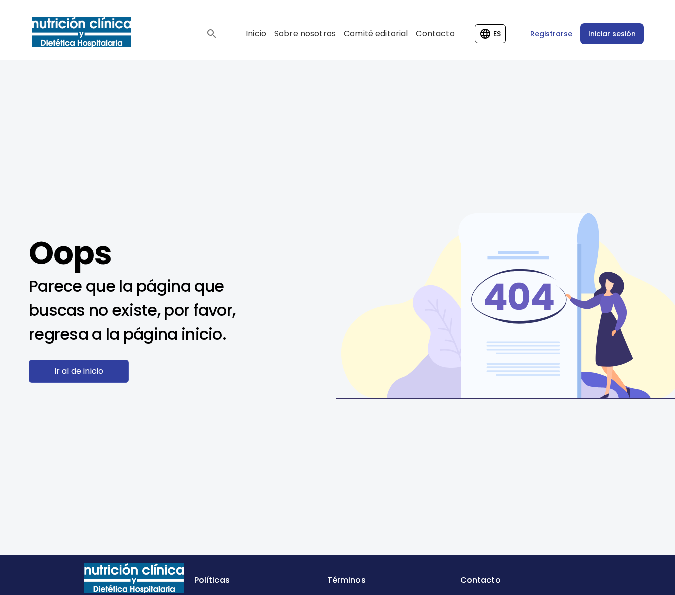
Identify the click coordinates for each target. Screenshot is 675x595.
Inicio (256, 33)
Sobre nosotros (305, 33)
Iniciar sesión (612, 34)
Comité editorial (376, 33)
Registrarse (551, 34)
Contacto (435, 33)
